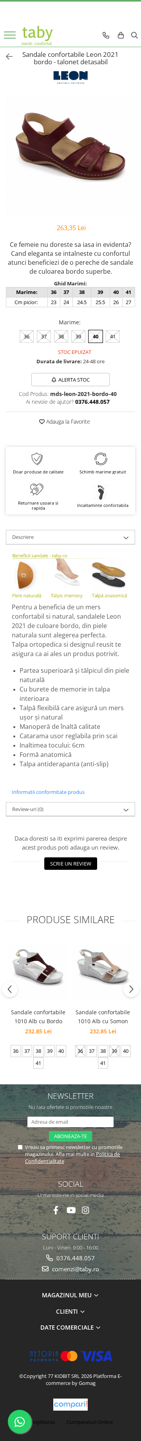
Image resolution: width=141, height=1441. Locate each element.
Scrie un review (70, 863)
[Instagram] (85, 1210)
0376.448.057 (75, 1258)
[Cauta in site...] (134, 35)
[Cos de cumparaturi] (121, 35)
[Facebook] (56, 1210)
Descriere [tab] (23, 536)
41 (113, 336)
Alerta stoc (74, 379)
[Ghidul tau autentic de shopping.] (70, 1405)
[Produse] (11, 37)
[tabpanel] (70, 155)
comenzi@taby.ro (75, 1269)
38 (61, 336)
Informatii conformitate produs (48, 791)
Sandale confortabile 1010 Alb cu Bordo (38, 1016)
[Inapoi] (6, 56)
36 (26, 336)
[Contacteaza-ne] (105, 35)
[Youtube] (71, 1210)
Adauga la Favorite (67, 421)
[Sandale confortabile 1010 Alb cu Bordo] (38, 971)
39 (78, 336)
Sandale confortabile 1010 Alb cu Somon (103, 1016)
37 (44, 336)
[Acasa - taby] (37, 35)
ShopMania (41, 1421)
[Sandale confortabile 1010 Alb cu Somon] (103, 971)
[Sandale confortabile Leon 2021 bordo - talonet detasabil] (70, 155)
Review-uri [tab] (27, 809)
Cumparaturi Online (90, 1421)
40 (95, 336)
